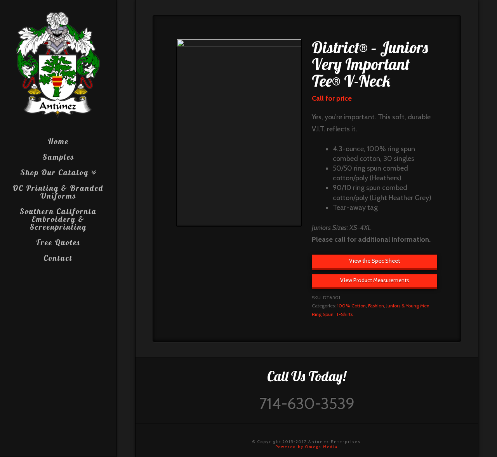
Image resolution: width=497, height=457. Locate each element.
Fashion (376, 306)
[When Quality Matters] (58, 65)
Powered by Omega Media (306, 446)
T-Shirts (344, 314)
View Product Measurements (374, 280)
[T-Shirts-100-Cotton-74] (238, 133)
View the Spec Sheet (374, 260)
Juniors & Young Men (407, 306)
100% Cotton (351, 306)
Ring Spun (323, 314)
